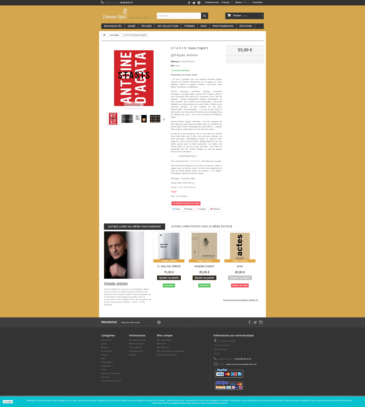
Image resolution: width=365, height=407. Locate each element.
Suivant (164, 119)
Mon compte (165, 335)
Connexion (257, 2)
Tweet (177, 209)
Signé (131, 26)
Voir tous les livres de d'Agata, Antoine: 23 (240, 300)
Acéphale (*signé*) (204, 266)
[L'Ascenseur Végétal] (127, 14)
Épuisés (146, 26)
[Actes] (240, 247)
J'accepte (8, 402)
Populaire (105, 377)
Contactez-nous (212, 2)
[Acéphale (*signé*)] (204, 247)
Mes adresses (163, 347)
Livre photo (106, 340)
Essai (103, 370)
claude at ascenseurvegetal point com (241, 364)
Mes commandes (164, 340)
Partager (189, 209)
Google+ (202, 209)
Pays (204, 26)
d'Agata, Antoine (184, 55)
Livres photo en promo (111, 381)
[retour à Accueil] (104, 35)
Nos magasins (135, 347)
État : (173, 66)
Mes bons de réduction (167, 355)
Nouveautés (113, 26)
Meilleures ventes (136, 344)
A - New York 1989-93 (169, 266)
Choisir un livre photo (111, 373)
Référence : (176, 62)
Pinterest (216, 209)
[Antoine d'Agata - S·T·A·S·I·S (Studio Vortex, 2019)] (113, 118)
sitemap (132, 355)
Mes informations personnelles (170, 351)
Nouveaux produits (137, 340)
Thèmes (189, 26)
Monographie (107, 362)
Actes (240, 266)
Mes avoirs (161, 344)
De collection (168, 26)
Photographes (223, 26)
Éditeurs (245, 26)
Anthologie (106, 366)
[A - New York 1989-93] (169, 247)
